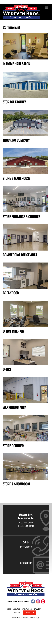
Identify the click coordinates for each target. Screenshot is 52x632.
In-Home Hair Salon (16, 63)
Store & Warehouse (16, 178)
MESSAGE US (26, 563)
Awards (17, 613)
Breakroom (11, 292)
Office (7, 369)
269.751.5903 (26, 547)
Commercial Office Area (20, 254)
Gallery (37, 609)
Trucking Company (16, 140)
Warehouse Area (14, 407)
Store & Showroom (16, 483)
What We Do (27, 609)
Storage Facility (14, 101)
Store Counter (13, 445)
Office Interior (13, 331)
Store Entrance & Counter (21, 216)
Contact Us (29, 613)
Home (8, 609)
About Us (16, 609)
